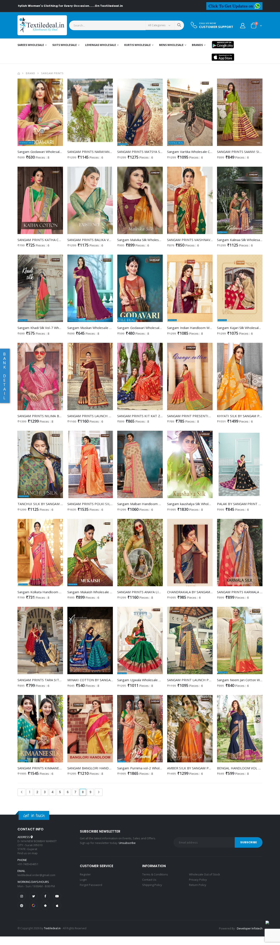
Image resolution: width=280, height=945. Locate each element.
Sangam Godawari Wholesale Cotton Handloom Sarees (59, 151)
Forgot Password (91, 885)
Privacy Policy (198, 880)
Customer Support (216, 27)
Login (83, 880)
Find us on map (28, 853)
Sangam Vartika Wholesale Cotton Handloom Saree (205, 151)
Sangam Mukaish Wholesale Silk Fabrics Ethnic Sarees (107, 592)
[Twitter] (33, 896)
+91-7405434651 (28, 864)
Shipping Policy (152, 885)
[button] (256, 26)
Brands (197, 45)
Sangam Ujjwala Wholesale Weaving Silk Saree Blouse (157, 680)
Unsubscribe (127, 843)
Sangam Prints (52, 73)
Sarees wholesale (31, 45)
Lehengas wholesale (100, 45)
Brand (30, 73)
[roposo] (33, 905)
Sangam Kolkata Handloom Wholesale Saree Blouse (57, 592)
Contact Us (149, 880)
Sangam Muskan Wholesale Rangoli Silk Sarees (102, 328)
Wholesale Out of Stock (204, 874)
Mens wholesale (171, 45)
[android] (45, 905)
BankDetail (4, 375)
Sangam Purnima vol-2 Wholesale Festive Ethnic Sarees (159, 768)
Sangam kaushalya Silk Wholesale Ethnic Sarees (202, 504)
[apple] (57, 905)
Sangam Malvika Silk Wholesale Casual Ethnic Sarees (156, 240)
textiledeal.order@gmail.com (36, 875)
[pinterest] (22, 905)
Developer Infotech (249, 928)
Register (85, 874)
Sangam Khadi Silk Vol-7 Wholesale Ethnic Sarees (54, 328)
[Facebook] (45, 896)
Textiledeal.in (52, 928)
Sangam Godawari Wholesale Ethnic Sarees (150, 328)
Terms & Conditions (155, 874)
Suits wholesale (64, 45)
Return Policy (197, 885)
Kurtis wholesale (137, 45)
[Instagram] (22, 896)
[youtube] (57, 896)
